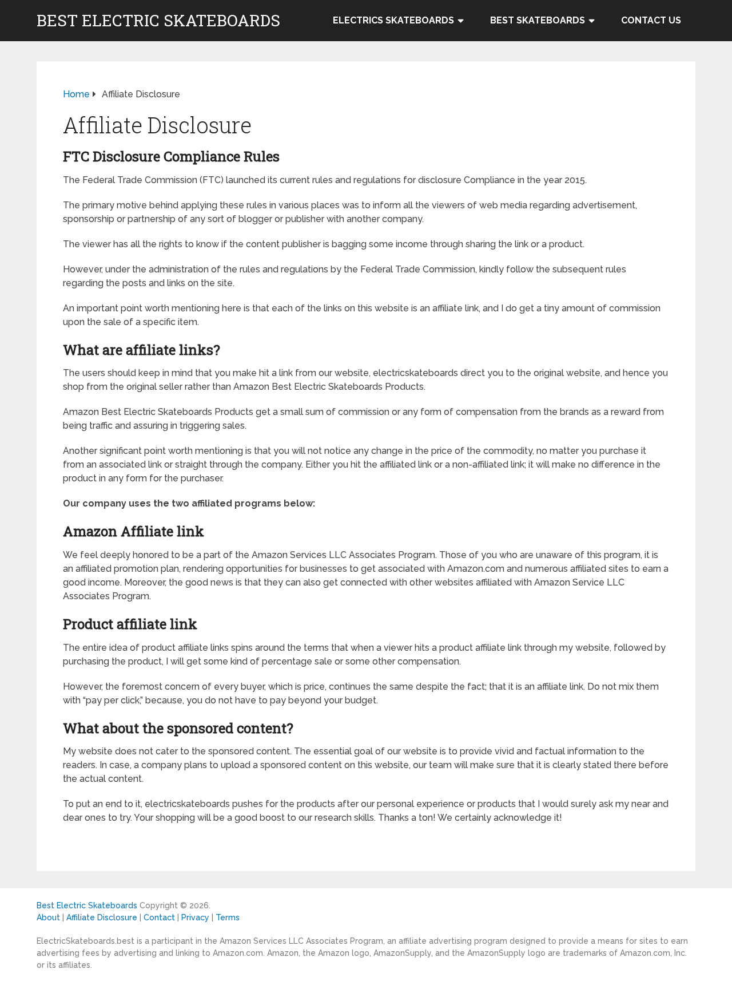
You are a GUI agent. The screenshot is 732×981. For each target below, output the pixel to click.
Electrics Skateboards (393, 20)
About (48, 917)
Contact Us (651, 20)
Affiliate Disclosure (101, 917)
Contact (159, 917)
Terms (228, 917)
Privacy (195, 917)
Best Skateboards (537, 20)
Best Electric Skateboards (158, 21)
